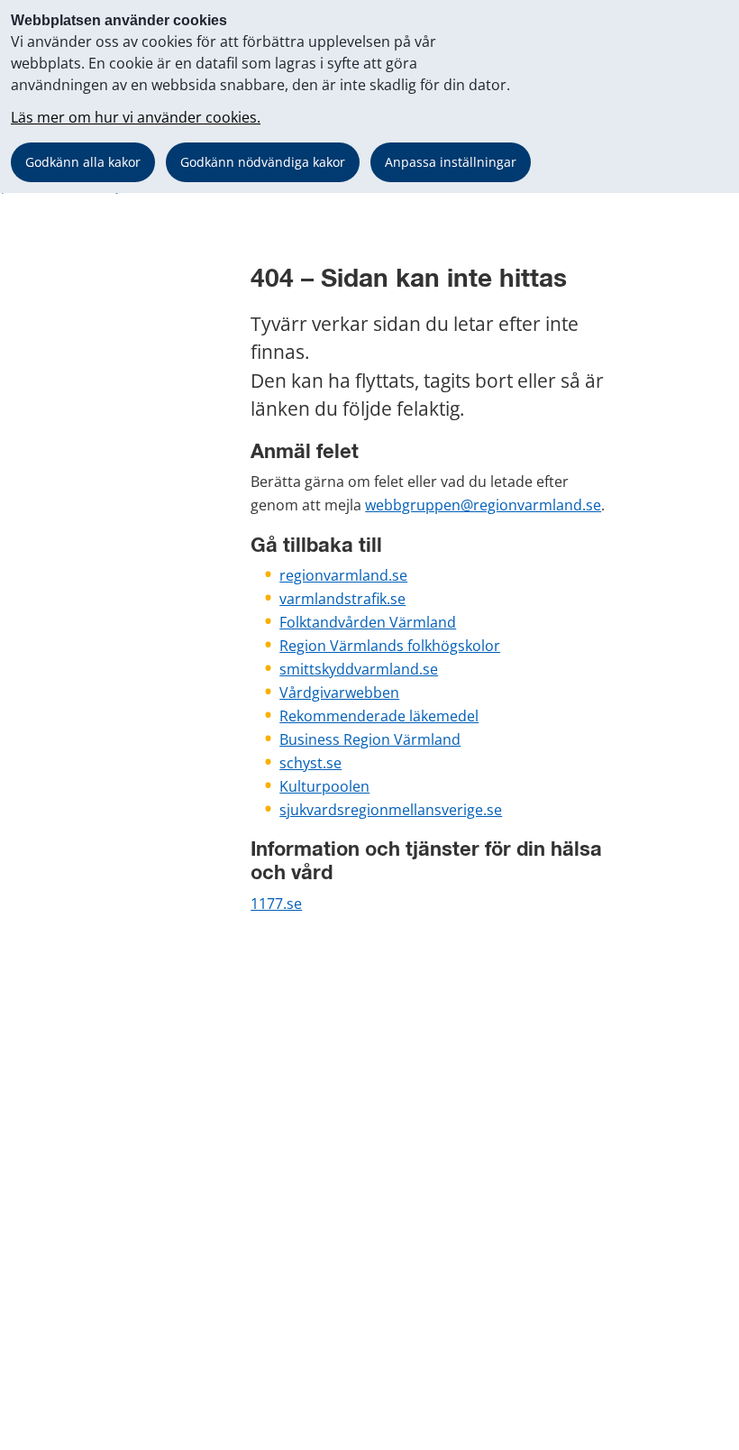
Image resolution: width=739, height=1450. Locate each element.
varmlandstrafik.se (342, 599)
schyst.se (310, 763)
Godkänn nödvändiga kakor (262, 161)
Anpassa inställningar (450, 161)
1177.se (276, 903)
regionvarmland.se (343, 575)
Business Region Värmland (370, 739)
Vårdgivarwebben (339, 692)
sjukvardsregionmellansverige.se (390, 810)
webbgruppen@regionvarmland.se (483, 505)
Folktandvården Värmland (367, 622)
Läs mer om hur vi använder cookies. (135, 117)
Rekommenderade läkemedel (379, 716)
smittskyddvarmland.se (358, 669)
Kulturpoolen (324, 786)
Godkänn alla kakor (83, 161)
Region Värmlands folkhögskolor (389, 646)
